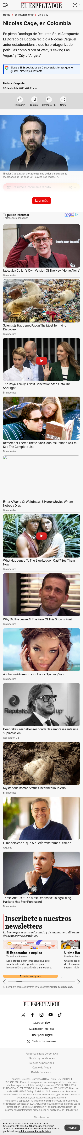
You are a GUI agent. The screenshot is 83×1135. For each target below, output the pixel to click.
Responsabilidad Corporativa (41, 1053)
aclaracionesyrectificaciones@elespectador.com (41, 1097)
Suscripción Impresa (41, 1029)
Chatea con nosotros (44, 1041)
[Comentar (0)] (49, 99)
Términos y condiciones (42, 1058)
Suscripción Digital (42, 1035)
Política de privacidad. (61, 986)
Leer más (41, 200)
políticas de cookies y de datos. (35, 1131)
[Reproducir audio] (9, 209)
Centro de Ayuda (41, 1067)
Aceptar (72, 1127)
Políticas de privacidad (41, 1063)
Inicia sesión (22, 967)
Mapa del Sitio (41, 1022)
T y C (37, 986)
